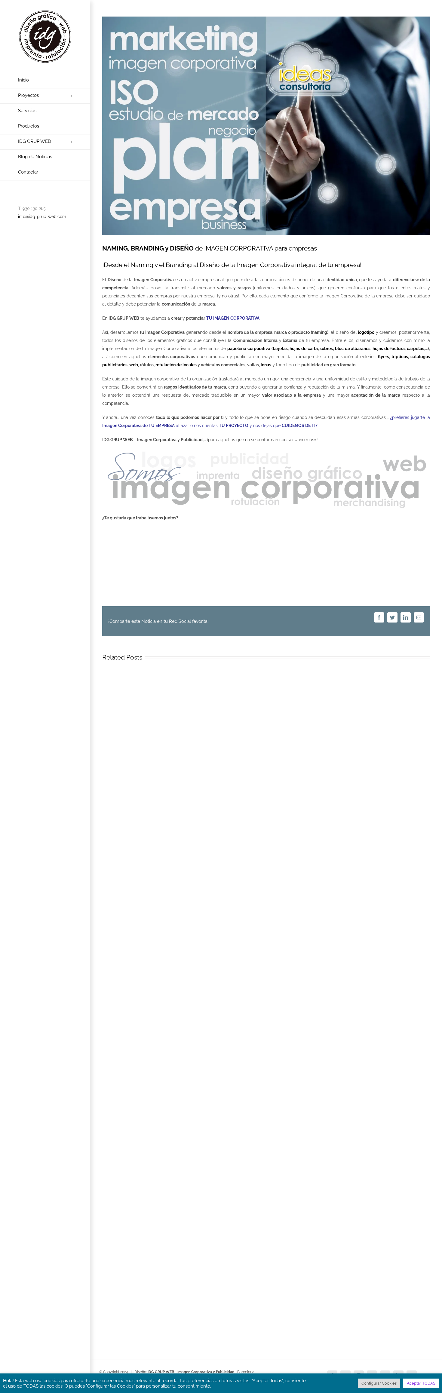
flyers (383, 356)
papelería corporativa (248, 348)
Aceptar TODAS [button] (421, 1383)
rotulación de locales (176, 364)
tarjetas (280, 348)
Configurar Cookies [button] (379, 1383)
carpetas (415, 348)
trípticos (399, 356)
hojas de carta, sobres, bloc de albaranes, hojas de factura (347, 348)
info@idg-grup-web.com (42, 216)
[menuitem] (45, 80)
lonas (266, 364)
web (133, 364)
